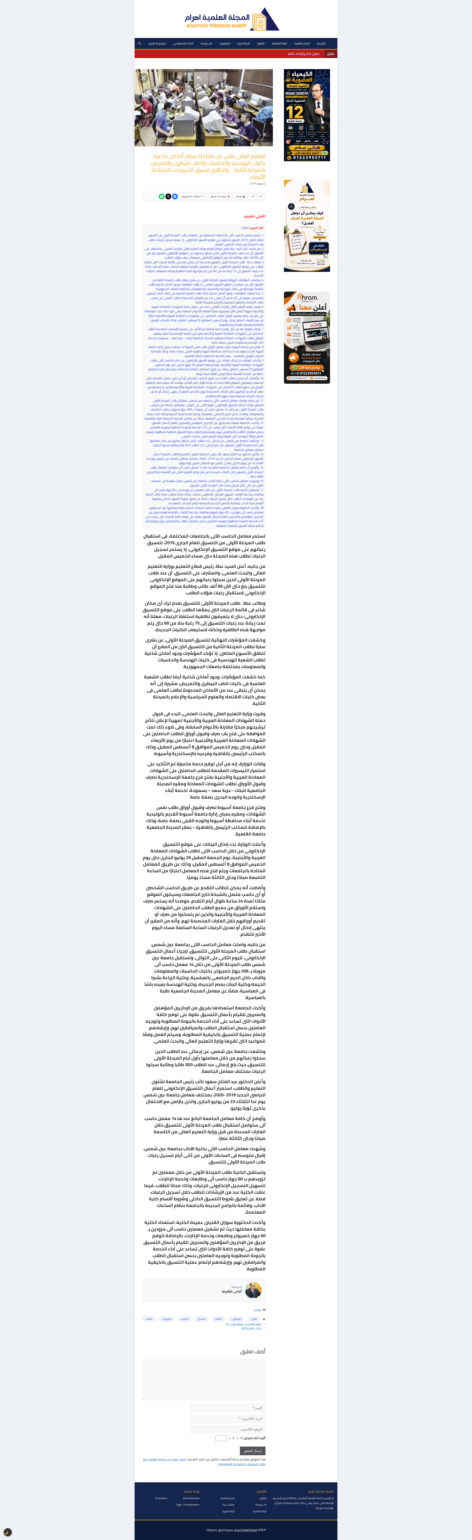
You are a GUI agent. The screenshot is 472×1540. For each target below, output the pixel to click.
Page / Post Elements (187, 1504)
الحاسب (184, 1319)
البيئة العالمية (279, 43)
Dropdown (161, 1498)
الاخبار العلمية (302, 43)
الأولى (254, 1319)
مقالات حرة (229, 1504)
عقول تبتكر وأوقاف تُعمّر (304, 54)
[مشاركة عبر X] (168, 196)
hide (245, 227)
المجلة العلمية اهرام (245, 1530)
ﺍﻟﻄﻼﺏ (148, 1319)
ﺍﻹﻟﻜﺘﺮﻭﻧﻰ (236, 1319)
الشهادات (166, 1319)
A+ (252, 196)
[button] (140, 43)
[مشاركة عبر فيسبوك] (175, 196)
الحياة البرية (243, 43)
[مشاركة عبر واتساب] (162, 196)
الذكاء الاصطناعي (183, 43)
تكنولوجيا (225, 43)
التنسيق (202, 1319)
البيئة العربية (228, 1511)
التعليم (261, 43)
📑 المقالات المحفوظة (192, 196)
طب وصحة (206, 43)
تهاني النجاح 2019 (251, 1327)
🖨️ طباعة (240, 196)
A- (260, 196)
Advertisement (191, 1498)
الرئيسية (321, 43)
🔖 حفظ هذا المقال (220, 196)
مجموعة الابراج (157, 43)
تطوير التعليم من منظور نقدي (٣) (243, 1323)
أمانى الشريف (231, 1291)
